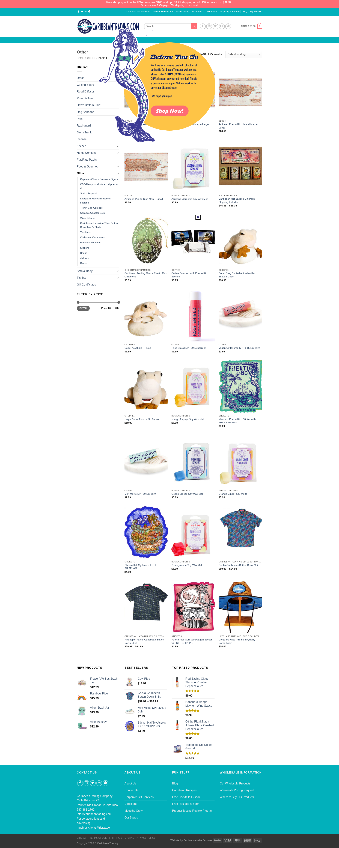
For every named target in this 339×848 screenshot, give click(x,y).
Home (80, 58)
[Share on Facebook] (78, 12)
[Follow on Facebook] (80, 783)
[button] (198, 217)
